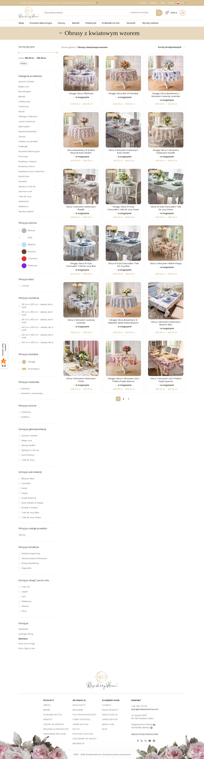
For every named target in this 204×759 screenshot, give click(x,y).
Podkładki (23, 146)
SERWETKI (47, 719)
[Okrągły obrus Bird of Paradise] (123, 73)
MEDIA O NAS (108, 724)
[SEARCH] (159, 13)
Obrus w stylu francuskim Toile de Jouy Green (165, 208)
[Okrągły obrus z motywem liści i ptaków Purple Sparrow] (123, 358)
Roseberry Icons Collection (31, 171)
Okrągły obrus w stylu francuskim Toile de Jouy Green (123, 208)
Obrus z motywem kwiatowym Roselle (81, 208)
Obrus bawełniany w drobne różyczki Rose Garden (81, 151)
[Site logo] (29, 12)
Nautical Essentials (27, 131)
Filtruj (23, 63)
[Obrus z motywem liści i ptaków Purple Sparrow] (165, 358)
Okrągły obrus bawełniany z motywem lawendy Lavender (166, 95)
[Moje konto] (182, 13)
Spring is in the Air (27, 186)
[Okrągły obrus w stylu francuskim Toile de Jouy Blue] (81, 243)
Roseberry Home (27, 166)
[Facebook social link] (138, 741)
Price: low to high (27, 643)
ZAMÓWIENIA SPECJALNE (54, 733)
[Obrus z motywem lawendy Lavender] (81, 299)
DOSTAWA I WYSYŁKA (83, 733)
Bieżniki (22, 96)
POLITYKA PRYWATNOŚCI (84, 714)
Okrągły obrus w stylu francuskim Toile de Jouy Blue (81, 265)
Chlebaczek (24, 101)
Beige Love (24, 86)
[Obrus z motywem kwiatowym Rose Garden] (123, 130)
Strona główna (68, 47)
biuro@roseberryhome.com (144, 709)
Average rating (26, 634)
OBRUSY (47, 705)
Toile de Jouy (25, 196)
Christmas (24, 106)
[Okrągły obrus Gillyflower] (81, 73)
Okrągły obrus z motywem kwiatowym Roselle (166, 151)
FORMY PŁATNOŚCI (81, 719)
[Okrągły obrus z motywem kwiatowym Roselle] (165, 130)
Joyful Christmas (27, 121)
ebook (22, 111)
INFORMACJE (79, 700)
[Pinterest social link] (154, 741)
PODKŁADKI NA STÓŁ (52, 714)
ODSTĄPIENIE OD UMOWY (85, 738)
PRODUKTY (48, 700)
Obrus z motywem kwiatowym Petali (81, 380)
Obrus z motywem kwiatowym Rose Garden (123, 151)
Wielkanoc (24, 206)
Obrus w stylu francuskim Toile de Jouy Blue (123, 265)
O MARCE (106, 705)
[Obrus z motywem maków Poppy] (165, 243)
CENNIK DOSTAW (80, 724)
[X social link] (142, 741)
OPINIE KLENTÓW (110, 719)
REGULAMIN (78, 709)
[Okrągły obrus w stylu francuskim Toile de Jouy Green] (123, 186)
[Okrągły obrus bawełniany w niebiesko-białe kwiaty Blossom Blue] (123, 299)
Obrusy (22, 136)
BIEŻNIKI (46, 709)
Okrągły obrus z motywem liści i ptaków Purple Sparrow (123, 380)
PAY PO (76, 729)
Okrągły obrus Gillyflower (81, 93)
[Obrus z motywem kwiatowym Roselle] (81, 186)
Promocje (23, 156)
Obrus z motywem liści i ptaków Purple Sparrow (165, 380)
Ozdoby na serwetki (28, 141)
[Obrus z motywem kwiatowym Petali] (81, 358)
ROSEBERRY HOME (110, 700)
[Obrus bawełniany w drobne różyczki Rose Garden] (81, 130)
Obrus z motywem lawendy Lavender (81, 321)
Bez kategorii (25, 91)
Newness (23, 638)
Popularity (23, 629)
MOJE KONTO (79, 705)
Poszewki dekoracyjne (29, 151)
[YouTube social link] (149, 741)
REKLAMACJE (78, 743)
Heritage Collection (28, 116)
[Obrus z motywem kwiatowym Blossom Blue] (165, 300)
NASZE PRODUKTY (110, 709)
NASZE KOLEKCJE (110, 714)
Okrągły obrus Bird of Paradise (123, 93)
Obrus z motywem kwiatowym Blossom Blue (166, 323)
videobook (24, 201)
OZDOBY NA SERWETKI (53, 724)
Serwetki (23, 181)
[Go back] (61, 33)
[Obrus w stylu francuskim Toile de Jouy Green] (165, 186)
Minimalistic (24, 126)
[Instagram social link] (145, 741)
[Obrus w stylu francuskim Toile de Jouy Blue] (123, 243)
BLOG (104, 729)
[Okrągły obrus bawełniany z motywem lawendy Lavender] (165, 73)
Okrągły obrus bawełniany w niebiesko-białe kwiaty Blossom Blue (123, 323)
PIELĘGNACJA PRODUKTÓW (56, 729)
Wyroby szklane (26, 211)
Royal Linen (24, 176)
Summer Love (25, 191)
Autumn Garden (26, 81)
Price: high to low (27, 648)
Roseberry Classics (28, 161)
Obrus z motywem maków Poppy (166, 263)
